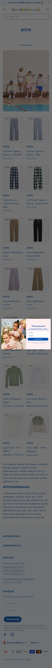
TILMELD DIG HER (38, 339)
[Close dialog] (49, 320)
